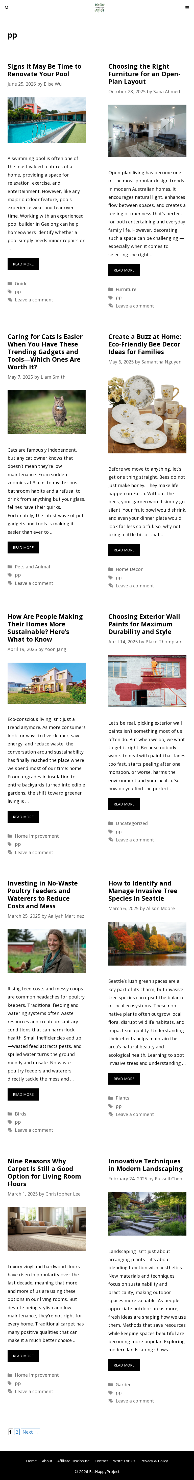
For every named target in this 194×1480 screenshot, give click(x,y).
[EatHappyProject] (99, 7)
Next (30, 1432)
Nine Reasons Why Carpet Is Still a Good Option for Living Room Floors (44, 1172)
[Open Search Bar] (7, 7)
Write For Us (124, 1460)
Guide (21, 283)
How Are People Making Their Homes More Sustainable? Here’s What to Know (45, 627)
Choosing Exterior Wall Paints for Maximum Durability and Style (144, 624)
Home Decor (129, 569)
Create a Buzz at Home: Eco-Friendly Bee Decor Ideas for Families (144, 344)
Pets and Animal (32, 567)
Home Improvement (37, 836)
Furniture (126, 289)
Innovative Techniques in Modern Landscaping (145, 1165)
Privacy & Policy (154, 1460)
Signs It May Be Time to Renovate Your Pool (44, 70)
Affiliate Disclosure (73, 1460)
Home (31, 1460)
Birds (20, 1114)
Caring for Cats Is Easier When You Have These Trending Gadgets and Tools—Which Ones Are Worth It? (45, 351)
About (47, 1460)
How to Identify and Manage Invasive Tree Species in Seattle (143, 890)
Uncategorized (132, 823)
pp (18, 292)
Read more (23, 264)
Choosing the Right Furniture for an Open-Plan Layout (144, 74)
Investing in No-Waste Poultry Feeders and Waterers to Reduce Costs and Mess (43, 894)
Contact (101, 1460)
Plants (122, 1098)
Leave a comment (34, 300)
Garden (124, 1384)
